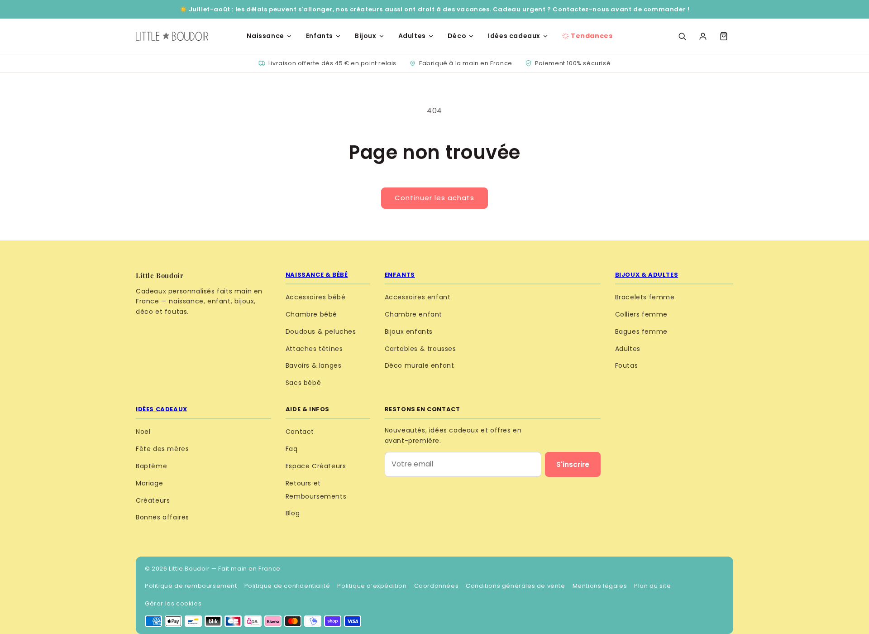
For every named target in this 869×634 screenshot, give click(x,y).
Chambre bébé (311, 314)
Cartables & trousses (420, 348)
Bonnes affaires (162, 517)
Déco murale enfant (419, 365)
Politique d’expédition (371, 585)
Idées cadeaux (514, 35)
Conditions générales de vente (515, 585)
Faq (292, 448)
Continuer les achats (434, 197)
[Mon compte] (702, 36)
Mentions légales (600, 585)
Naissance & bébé (317, 274)
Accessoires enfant (418, 297)
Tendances (591, 35)
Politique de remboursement (191, 585)
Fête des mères (162, 448)
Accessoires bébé (316, 297)
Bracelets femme (645, 297)
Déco (457, 35)
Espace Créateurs (316, 466)
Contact (300, 431)
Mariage (149, 483)
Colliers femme (641, 314)
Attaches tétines (314, 348)
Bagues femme (641, 331)
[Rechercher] (682, 36)
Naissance (265, 35)
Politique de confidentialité (287, 585)
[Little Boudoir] (172, 36)
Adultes (412, 35)
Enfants (319, 35)
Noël (143, 431)
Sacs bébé (303, 382)
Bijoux (366, 35)
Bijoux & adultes (646, 274)
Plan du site (652, 585)
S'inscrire (572, 464)
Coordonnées (436, 585)
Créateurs (153, 500)
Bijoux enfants (409, 331)
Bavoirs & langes (314, 365)
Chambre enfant (413, 314)
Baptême (151, 466)
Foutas (626, 365)
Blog (293, 513)
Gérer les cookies (173, 603)
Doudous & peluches (321, 331)
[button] (723, 36)
